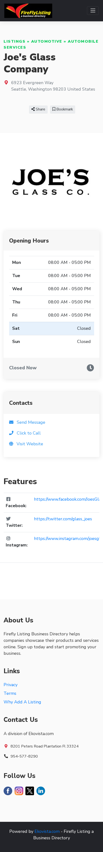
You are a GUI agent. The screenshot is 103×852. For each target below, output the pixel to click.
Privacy (10, 685)
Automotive (46, 41)
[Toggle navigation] (93, 10)
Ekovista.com (47, 831)
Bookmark (64, 109)
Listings (14, 41)
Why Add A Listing (22, 702)
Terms (10, 693)
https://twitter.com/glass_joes (63, 519)
